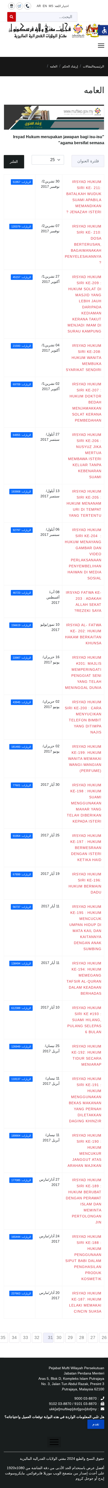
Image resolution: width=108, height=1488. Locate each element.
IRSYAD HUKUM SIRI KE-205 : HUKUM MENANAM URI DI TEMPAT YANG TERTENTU (84, 503)
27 (92, 1337)
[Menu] (54, 45)
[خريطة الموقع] (12, 6)
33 (25, 1337)
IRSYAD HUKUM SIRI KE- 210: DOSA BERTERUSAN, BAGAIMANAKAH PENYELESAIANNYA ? (83, 244)
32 (36, 1337)
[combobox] (46, 17)
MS (51, 6)
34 (14, 1337)
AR (39, 6)
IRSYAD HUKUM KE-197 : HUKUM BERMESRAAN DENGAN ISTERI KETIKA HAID (85, 848)
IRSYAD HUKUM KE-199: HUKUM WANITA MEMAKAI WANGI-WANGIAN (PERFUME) (84, 759)
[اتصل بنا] (28, 6)
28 (81, 1337)
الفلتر (14, 162)
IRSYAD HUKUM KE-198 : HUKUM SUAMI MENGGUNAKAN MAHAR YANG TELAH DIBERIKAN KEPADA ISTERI (84, 803)
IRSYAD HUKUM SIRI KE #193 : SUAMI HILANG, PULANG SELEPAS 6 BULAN (84, 1020)
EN (45, 6)
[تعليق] (20, 6)
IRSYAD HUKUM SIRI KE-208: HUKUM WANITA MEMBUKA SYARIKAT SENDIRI (83, 358)
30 (59, 1337)
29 (70, 1337)
